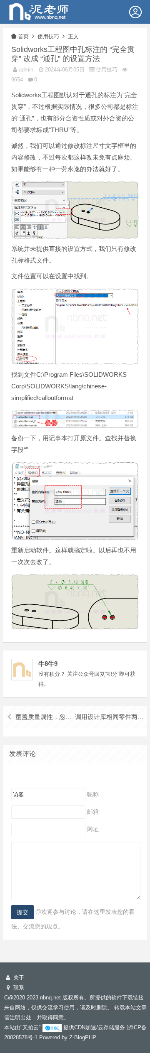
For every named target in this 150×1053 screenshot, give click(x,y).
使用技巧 (48, 36)
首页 (23, 36)
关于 (18, 977)
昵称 (93, 793)
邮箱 (93, 811)
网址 (93, 828)
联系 (18, 987)
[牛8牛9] (40, 11)
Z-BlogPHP (82, 1037)
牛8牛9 (48, 663)
